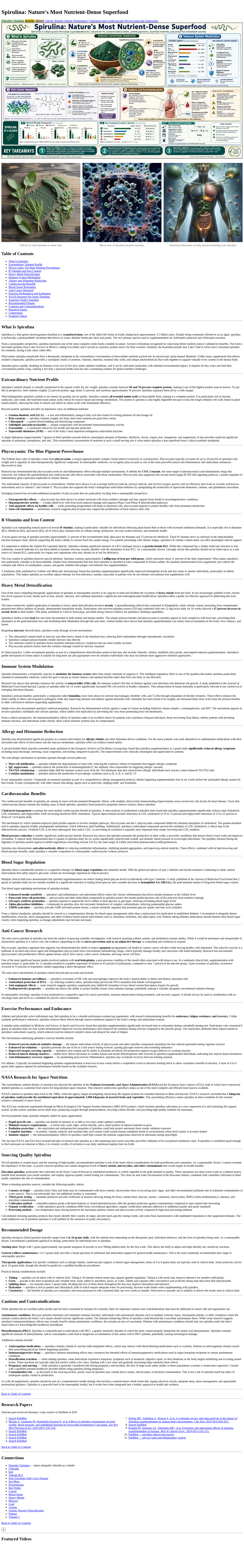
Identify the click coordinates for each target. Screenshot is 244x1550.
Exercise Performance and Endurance (30, 293)
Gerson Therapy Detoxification (26, 1510)
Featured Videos (18, 316)
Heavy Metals (16, 1497)
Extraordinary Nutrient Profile (25, 264)
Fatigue (13, 1513)
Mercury (13, 1500)
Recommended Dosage (22, 303)
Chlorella (14, 1468)
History (39, 20)
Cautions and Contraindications (26, 306)
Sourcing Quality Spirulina (24, 299)
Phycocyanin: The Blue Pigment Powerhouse (34, 267)
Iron (11, 1471)
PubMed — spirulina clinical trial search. (151, 1434)
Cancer (13, 1491)
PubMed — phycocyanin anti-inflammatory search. (157, 1437)
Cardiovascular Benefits (22, 283)
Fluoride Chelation (12, 20)
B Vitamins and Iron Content (25, 270)
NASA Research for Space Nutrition (29, 296)
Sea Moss (14, 1481)
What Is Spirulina (18, 261)
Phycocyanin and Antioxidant (141, 20)
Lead (11, 1504)
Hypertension (16, 1484)
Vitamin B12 (16, 1475)
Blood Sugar (16, 1494)
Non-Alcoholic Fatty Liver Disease (28, 1478)
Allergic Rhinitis (54, 20)
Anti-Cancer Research (21, 290)
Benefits (30, 20)
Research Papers (18, 309)
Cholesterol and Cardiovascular (106, 20)
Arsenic (13, 1507)
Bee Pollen (15, 1487)
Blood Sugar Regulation (22, 287)
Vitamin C (14, 1516)
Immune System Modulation (25, 277)
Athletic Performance (76, 20)
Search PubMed (18, 1418)
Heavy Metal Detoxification (24, 274)
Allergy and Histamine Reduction (27, 280)
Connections (16, 312)
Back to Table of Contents (16, 1393)
